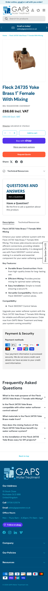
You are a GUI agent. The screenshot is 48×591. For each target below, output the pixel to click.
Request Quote (24, 154)
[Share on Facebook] (16, 161)
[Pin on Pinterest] (21, 161)
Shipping (6, 126)
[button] (38, 10)
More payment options (24, 147)
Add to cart (32, 133)
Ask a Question (15, 196)
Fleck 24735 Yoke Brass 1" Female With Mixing (26, 35)
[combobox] (24, 18)
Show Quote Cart (45, 252)
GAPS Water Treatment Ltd (18, 585)
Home (5, 35)
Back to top (24, 456)
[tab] (8, 222)
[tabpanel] (24, 276)
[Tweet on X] (11, 161)
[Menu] (44, 10)
